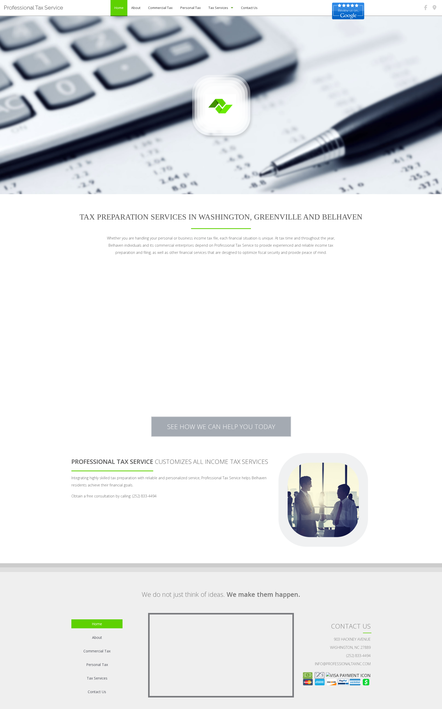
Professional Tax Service (33, 7)
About (135, 7)
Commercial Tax (160, 7)
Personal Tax (190, 7)
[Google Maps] (434, 8)
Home (119, 7)
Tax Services (218, 7)
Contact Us (249, 7)
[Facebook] (425, 8)
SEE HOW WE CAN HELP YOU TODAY (221, 426)
